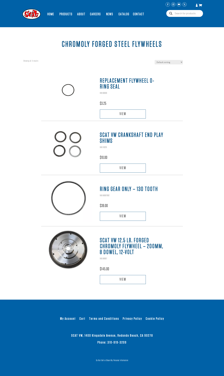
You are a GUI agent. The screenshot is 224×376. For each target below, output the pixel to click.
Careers (95, 14)
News (109, 14)
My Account (197, 5)
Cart (82, 318)
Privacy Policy (132, 318)
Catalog (124, 14)
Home (50, 14)
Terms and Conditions (104, 318)
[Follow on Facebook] (168, 4)
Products (66, 14)
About (81, 14)
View (123, 114)
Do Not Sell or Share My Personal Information (112, 360)
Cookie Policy (155, 318)
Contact (138, 14)
